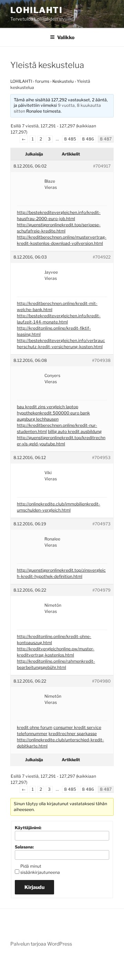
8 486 (88, 138)
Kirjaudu (34, 887)
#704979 (101, 590)
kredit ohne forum (34, 727)
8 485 (70, 138)
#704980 (101, 681)
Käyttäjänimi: (28, 827)
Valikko (65, 37)
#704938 (101, 360)
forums (42, 81)
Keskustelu (63, 81)
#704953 (101, 457)
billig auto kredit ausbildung (75, 431)
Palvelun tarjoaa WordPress (41, 944)
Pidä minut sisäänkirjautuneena (40, 869)
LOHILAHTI (21, 81)
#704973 (101, 523)
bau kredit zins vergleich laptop (47, 406)
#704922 (102, 257)
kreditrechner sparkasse (73, 733)
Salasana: (24, 846)
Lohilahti (36, 10)
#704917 (102, 166)
